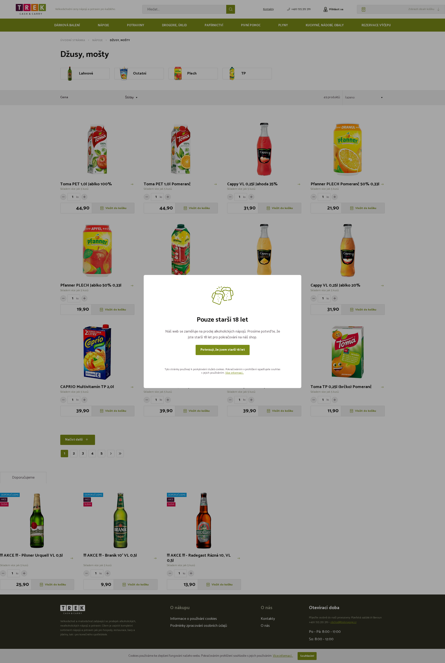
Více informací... (234, 373)
